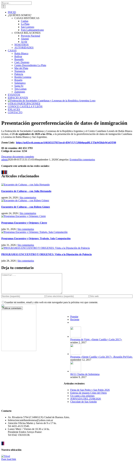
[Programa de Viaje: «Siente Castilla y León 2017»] (75, 336)
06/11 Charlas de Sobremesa (85, 374)
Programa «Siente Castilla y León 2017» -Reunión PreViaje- (101, 356)
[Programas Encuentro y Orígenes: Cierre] (23, 216)
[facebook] (1, 443)
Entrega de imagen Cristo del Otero (88, 392)
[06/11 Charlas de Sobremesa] (75, 371)
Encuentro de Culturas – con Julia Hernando (26, 191)
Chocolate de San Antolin (83, 401)
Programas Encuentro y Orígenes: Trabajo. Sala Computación (36, 238)
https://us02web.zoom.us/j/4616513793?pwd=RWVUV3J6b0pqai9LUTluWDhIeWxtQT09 (66, 142)
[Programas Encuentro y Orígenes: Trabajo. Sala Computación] (34, 232)
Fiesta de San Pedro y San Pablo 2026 (90, 389)
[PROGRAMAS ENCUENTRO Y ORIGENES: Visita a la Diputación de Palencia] (45, 248)
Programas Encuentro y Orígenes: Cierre (24, 222)
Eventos (74, 159)
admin (4, 159)
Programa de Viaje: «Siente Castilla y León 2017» (96, 339)
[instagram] (3, 443)
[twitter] (2, 443)
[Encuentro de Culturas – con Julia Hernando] (25, 184)
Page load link (8, 459)
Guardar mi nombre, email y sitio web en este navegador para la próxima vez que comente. (51, 302)
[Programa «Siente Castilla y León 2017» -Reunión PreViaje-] (75, 353)
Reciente (74, 319)
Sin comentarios (86, 159)
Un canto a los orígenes (82, 395)
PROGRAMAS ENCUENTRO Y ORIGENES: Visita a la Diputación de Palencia (46, 254)
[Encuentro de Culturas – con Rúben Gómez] (25, 200)
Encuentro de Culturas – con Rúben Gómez (25, 206)
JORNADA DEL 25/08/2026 (85, 398)
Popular (74, 316)
